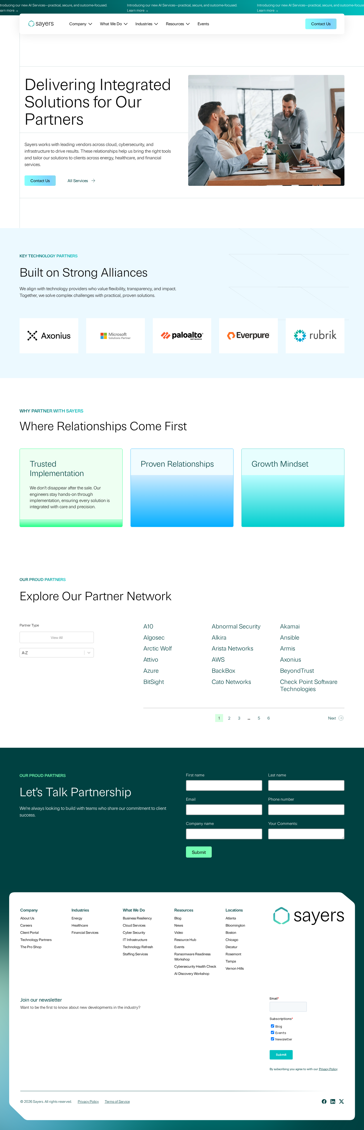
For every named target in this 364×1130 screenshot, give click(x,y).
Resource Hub (185, 939)
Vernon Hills (235, 968)
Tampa (231, 961)
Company (77, 23)
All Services (78, 180)
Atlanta (231, 918)
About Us (27, 918)
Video (178, 932)
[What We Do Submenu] (125, 24)
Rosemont (233, 954)
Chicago (232, 939)
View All (57, 637)
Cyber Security (134, 932)
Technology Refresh (138, 946)
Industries (143, 23)
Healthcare (80, 925)
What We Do (111, 23)
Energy (77, 918)
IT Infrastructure (135, 939)
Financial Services (85, 932)
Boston (231, 932)
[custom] (324, 1101)
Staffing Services (135, 954)
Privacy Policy (328, 1069)
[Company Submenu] (89, 24)
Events (203, 23)
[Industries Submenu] (155, 24)
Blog (177, 918)
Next (332, 718)
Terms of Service (117, 1101)
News (178, 925)
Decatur (231, 946)
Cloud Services (134, 925)
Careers (26, 925)
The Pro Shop (30, 946)
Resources (175, 23)
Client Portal (29, 932)
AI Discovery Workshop (191, 973)
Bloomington (235, 925)
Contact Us (321, 23)
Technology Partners (36, 939)
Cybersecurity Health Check (195, 966)
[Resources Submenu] (187, 24)
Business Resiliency (137, 918)
